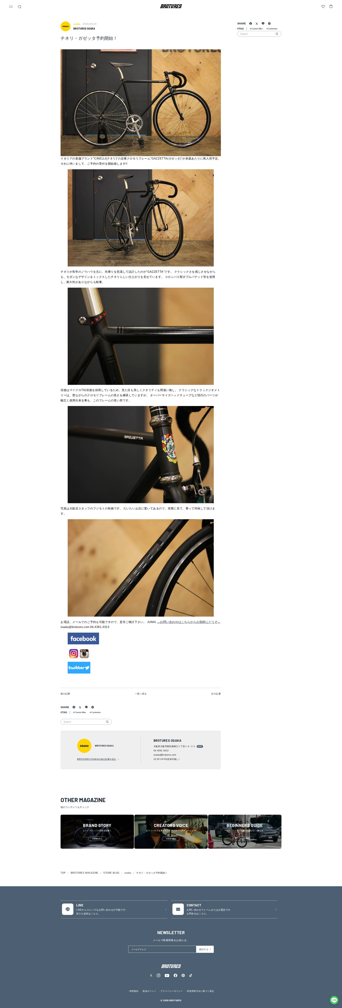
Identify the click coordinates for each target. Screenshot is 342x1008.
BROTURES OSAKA (84, 28)
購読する (203, 949)
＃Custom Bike (79, 712)
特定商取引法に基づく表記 (200, 991)
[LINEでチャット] (334, 1000)
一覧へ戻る (141, 693)
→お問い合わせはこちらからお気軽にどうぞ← (189, 622)
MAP (200, 746)
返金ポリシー (149, 991)
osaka (128, 872)
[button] (11, 7)
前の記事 (65, 693)
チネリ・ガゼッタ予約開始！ (152, 872)
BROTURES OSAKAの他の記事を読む (96, 759)
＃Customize (95, 712)
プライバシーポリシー (171, 991)
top (63, 872)
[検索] (107, 722)
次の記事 (216, 693)
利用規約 (133, 991)
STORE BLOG (111, 872)
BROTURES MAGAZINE (84, 872)
